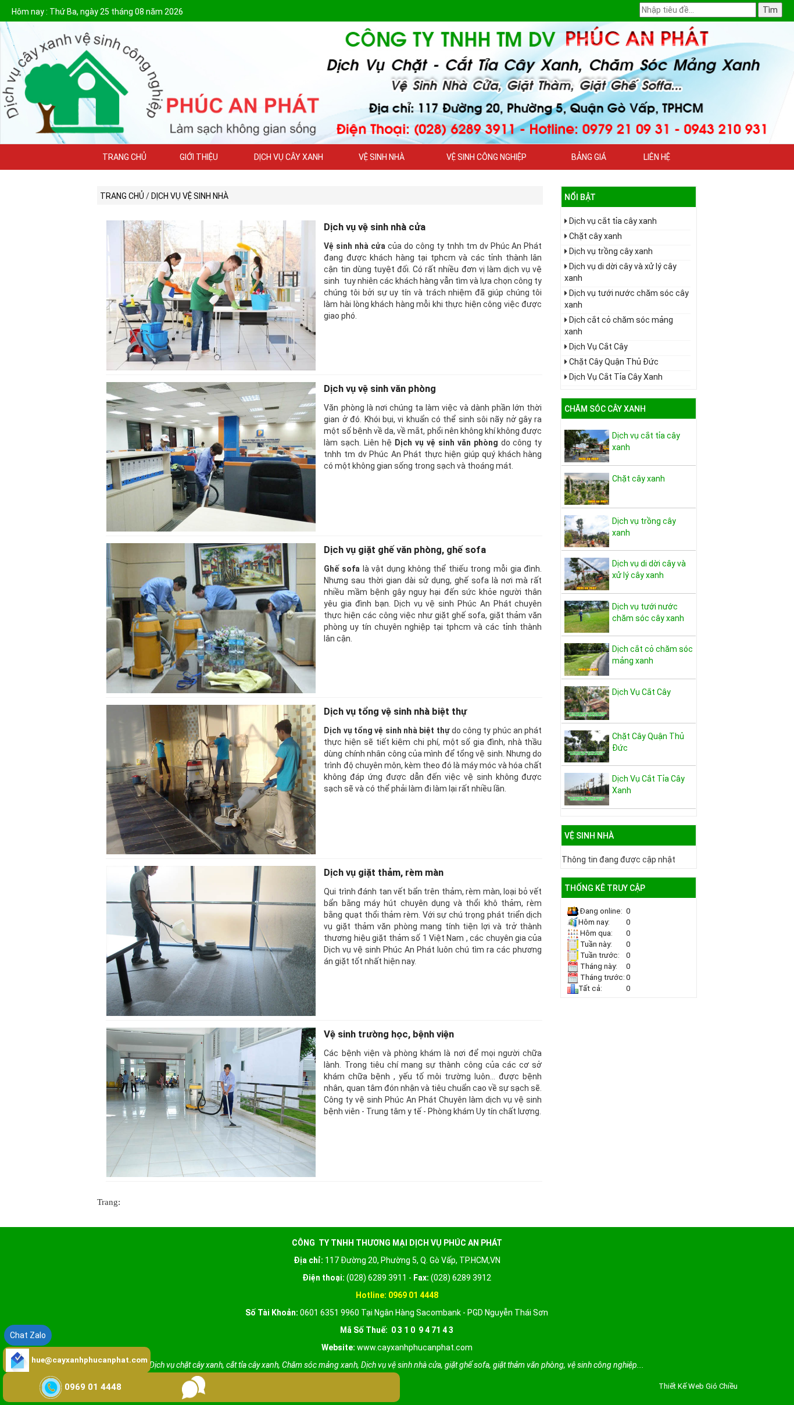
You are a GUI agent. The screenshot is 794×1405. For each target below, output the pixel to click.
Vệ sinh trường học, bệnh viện (389, 1034)
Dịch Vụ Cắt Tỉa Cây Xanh (616, 376)
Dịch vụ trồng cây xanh (611, 251)
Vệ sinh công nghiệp (486, 157)
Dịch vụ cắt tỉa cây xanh (613, 221)
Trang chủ (124, 157)
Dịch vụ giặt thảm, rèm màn (384, 872)
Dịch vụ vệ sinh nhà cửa (374, 227)
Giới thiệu (199, 157)
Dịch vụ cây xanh (288, 157)
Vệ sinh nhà (382, 157)
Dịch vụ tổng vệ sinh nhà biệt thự (395, 711)
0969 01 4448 (93, 1387)
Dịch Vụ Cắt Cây (598, 346)
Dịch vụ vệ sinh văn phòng (380, 388)
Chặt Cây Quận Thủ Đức (614, 361)
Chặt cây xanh (595, 236)
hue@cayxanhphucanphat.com (89, 1359)
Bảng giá (588, 157)
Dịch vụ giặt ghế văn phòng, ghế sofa (405, 549)
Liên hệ (656, 157)
